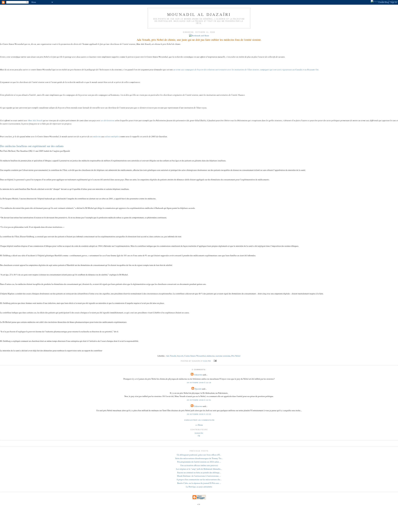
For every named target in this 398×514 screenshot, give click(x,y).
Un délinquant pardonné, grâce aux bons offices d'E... (199, 454)
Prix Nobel (235, 355)
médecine (211, 355)
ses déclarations (108, 120)
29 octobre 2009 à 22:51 (199, 400)
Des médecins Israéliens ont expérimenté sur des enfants (32, 146)
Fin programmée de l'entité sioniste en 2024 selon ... (199, 461)
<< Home (199, 424)
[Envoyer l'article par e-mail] (214, 360)
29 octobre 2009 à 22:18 (199, 382)
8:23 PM (207, 361)
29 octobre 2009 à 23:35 (199, 414)
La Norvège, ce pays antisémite (199, 486)
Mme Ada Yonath (35, 120)
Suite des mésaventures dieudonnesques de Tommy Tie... (199, 458)
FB (199, 436)
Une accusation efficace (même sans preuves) (199, 465)
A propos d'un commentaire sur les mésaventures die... (199, 479)
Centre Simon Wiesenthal (195, 355)
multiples (115, 136)
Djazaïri (198, 388)
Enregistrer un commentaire (199, 420)
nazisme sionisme (223, 355)
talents (108, 136)
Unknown (198, 374)
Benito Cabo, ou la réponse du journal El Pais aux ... (199, 483)
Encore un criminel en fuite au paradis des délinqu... (199, 472)
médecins (97, 136)
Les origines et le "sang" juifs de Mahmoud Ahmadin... (199, 468)
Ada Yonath (171, 355)
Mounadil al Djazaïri (199, 14)
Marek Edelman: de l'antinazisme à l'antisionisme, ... (199, 475)
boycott (180, 355)
